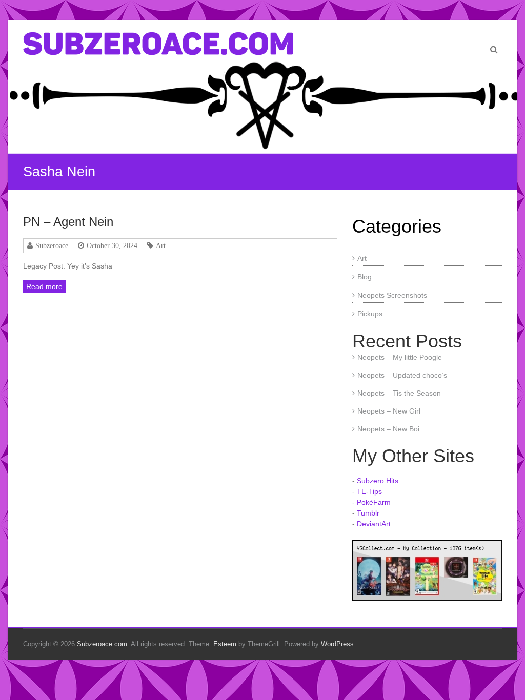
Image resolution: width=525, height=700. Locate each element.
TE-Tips (369, 491)
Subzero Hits (377, 481)
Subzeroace (51, 245)
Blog (364, 277)
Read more (44, 286)
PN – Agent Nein (68, 222)
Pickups (369, 314)
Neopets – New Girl (388, 411)
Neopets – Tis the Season (399, 393)
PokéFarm (374, 502)
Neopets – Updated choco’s (402, 375)
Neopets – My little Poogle (399, 357)
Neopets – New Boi (388, 429)
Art (161, 245)
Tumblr (368, 513)
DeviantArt (374, 524)
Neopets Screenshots (392, 295)
